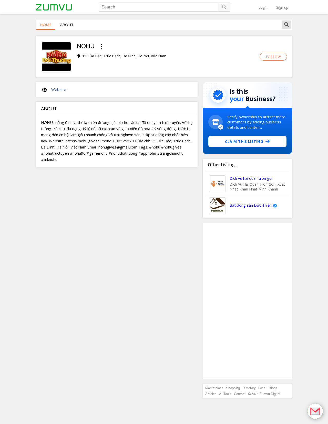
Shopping (233, 388)
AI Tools (225, 394)
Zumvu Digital (270, 394)
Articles (211, 394)
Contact (239, 394)
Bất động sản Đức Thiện (251, 205)
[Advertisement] (247, 301)
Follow (273, 56)
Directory (249, 388)
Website (58, 89)
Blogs (273, 388)
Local (262, 388)
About (67, 24)
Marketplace (214, 388)
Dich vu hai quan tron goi (251, 178)
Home (46, 24)
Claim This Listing (244, 141)
